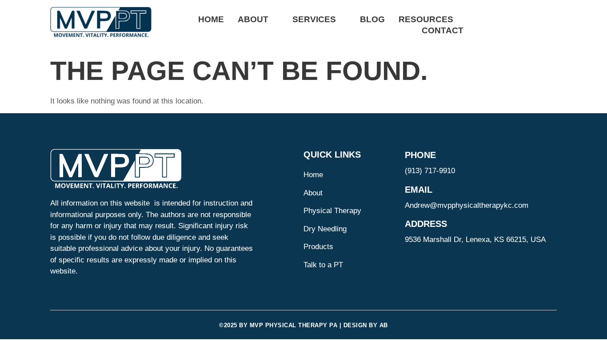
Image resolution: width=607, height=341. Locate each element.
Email (418, 189)
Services (314, 19)
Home (211, 19)
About (253, 19)
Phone (420, 155)
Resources (426, 19)
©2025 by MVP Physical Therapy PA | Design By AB (303, 325)
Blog (372, 19)
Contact (442, 30)
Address (426, 224)
